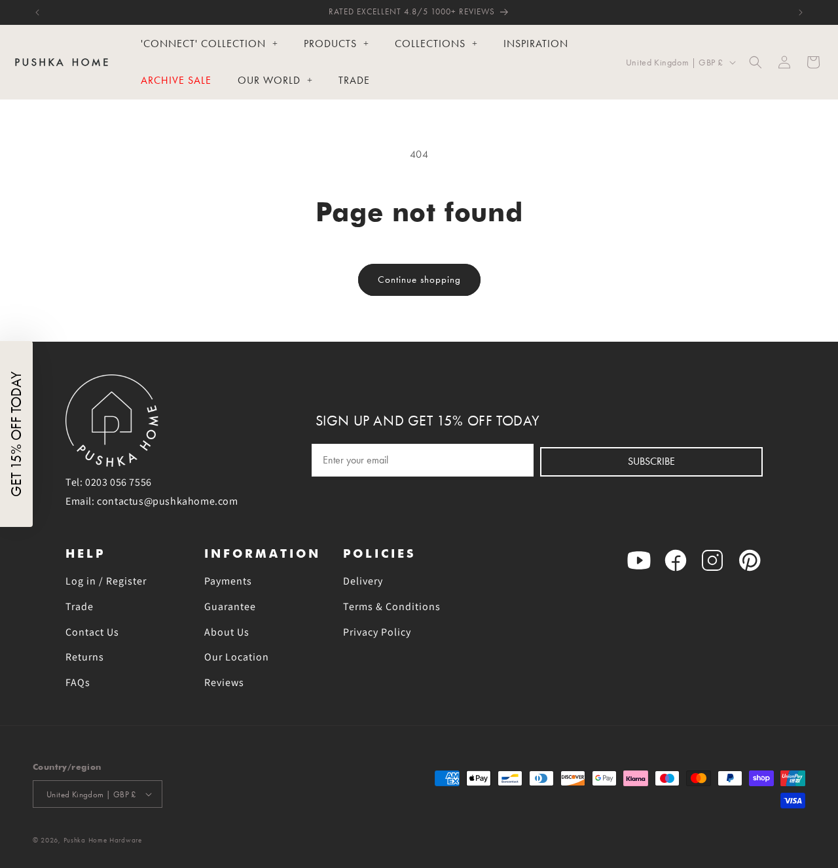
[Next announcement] (800, 12)
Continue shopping (419, 279)
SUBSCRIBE (651, 461)
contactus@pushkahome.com (167, 501)
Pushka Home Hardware (103, 840)
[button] (755, 62)
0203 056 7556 (118, 482)
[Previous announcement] (37, 12)
